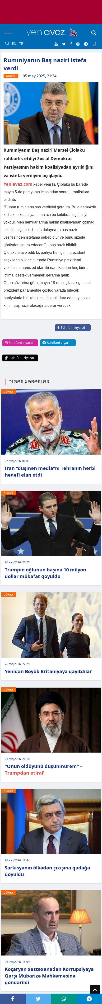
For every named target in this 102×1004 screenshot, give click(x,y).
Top (95, 990)
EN (14, 43)
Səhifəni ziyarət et (71, 330)
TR (21, 43)
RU (7, 43)
